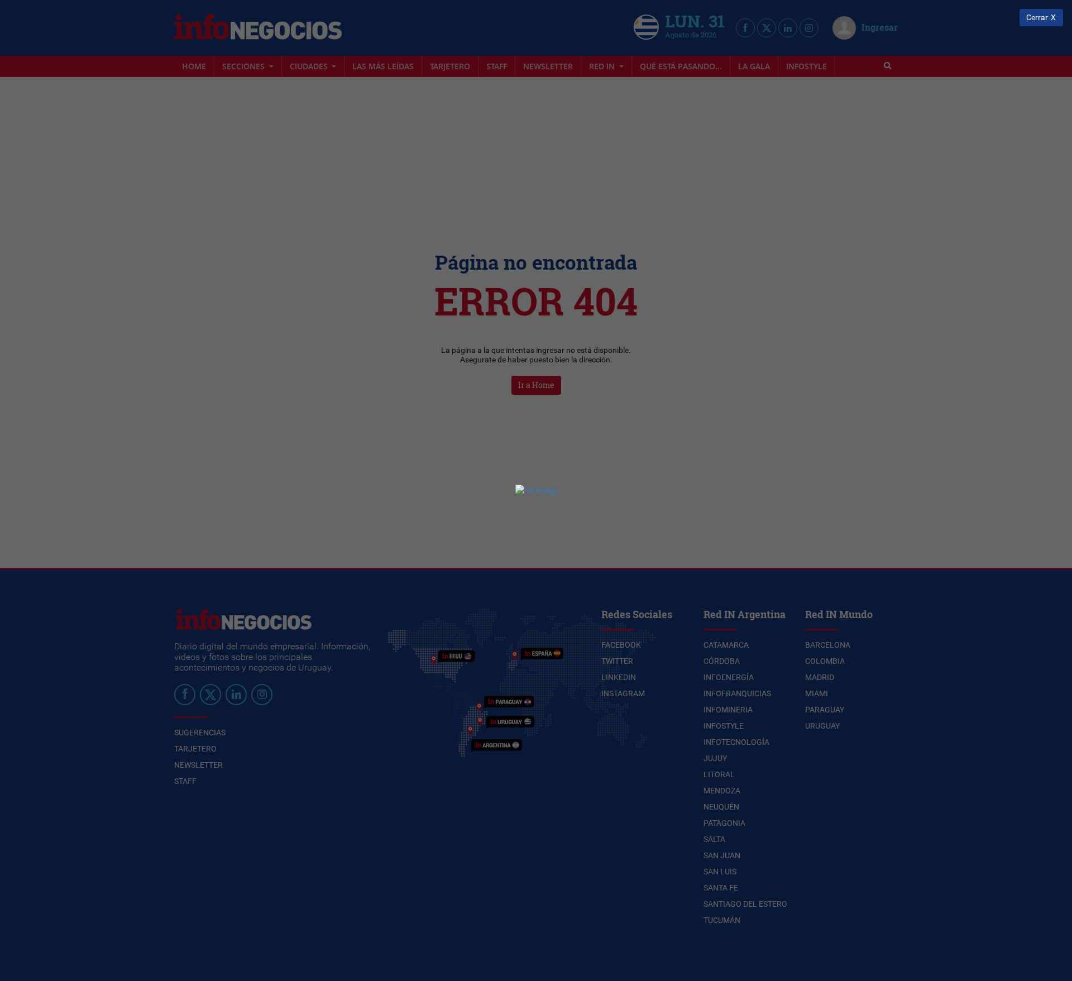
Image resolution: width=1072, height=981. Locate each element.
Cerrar (1037, 17)
